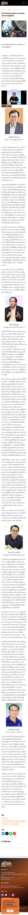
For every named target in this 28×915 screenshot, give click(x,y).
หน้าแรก (3, 10)
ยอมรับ (10, 911)
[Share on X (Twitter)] (7, 833)
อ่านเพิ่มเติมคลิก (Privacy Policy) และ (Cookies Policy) (10, 906)
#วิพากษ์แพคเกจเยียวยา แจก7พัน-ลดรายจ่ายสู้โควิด (14, 821)
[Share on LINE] (10, 833)
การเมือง (9, 10)
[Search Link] (23, 3)
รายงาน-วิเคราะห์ (17, 10)
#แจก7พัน (5, 824)
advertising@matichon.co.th (11, 886)
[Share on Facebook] (3, 833)
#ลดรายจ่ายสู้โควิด (14, 824)
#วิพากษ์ (5, 818)
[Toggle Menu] (26, 3)
